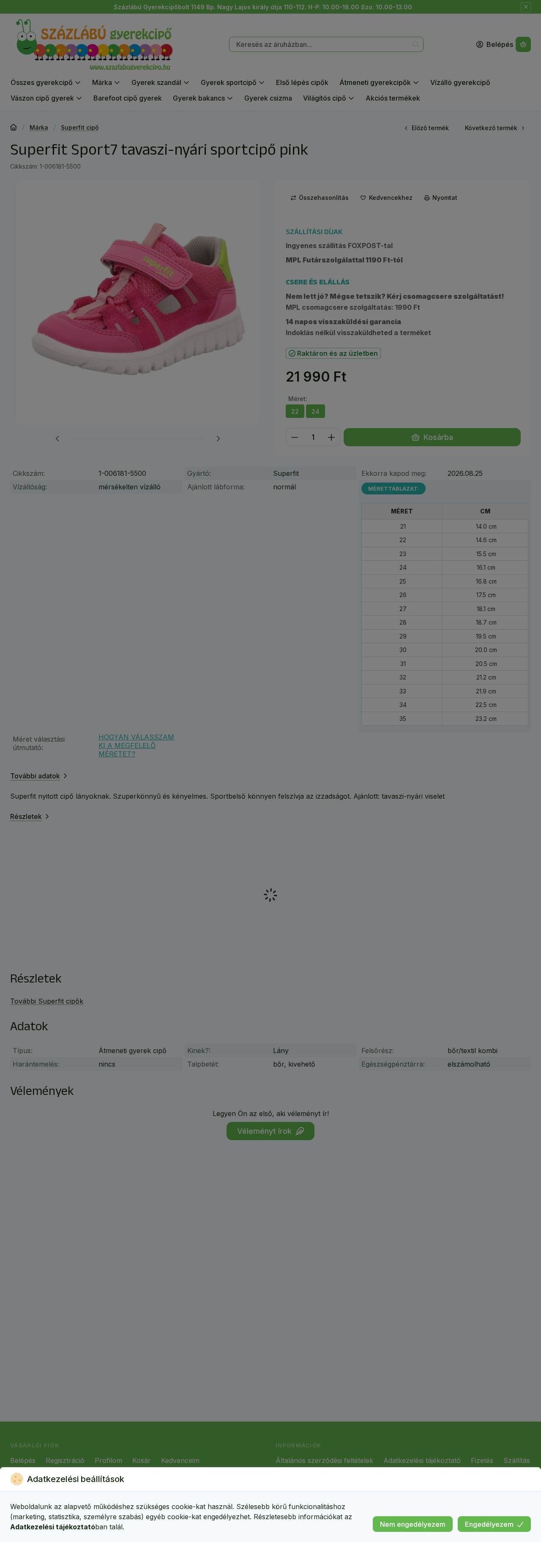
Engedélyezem (489, 1524)
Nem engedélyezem (412, 1524)
